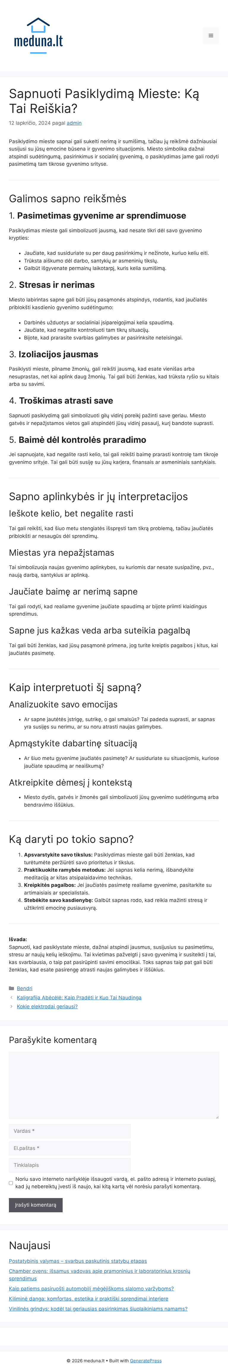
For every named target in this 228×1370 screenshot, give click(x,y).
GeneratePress (146, 1360)
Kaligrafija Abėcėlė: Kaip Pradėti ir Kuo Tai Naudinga (79, 998)
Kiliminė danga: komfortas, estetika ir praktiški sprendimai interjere (88, 1299)
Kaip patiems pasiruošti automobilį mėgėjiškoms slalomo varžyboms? (91, 1289)
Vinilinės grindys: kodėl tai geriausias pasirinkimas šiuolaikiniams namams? (98, 1309)
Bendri (24, 988)
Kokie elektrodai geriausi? (47, 1006)
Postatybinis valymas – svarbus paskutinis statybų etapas (78, 1261)
